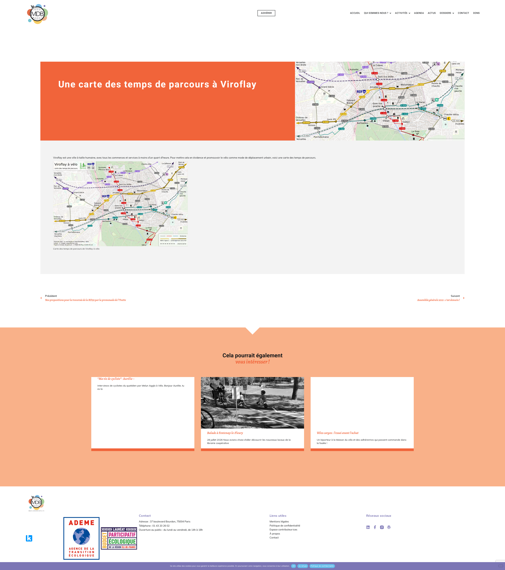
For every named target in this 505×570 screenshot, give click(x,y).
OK (293, 566)
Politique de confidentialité (285, 525)
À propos (275, 533)
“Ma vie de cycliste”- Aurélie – (115, 378)
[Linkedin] (368, 527)
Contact (463, 13)
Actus (432, 13)
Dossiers (445, 13)
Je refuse (303, 566)
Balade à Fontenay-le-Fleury (225, 433)
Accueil (355, 13)
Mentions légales (279, 521)
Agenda (419, 13)
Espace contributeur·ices (283, 529)
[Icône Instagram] (382, 527)
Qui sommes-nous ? (376, 13)
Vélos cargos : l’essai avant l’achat (337, 433)
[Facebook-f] (375, 527)
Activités (401, 13)
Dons (476, 13)
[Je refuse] (501, 566)
